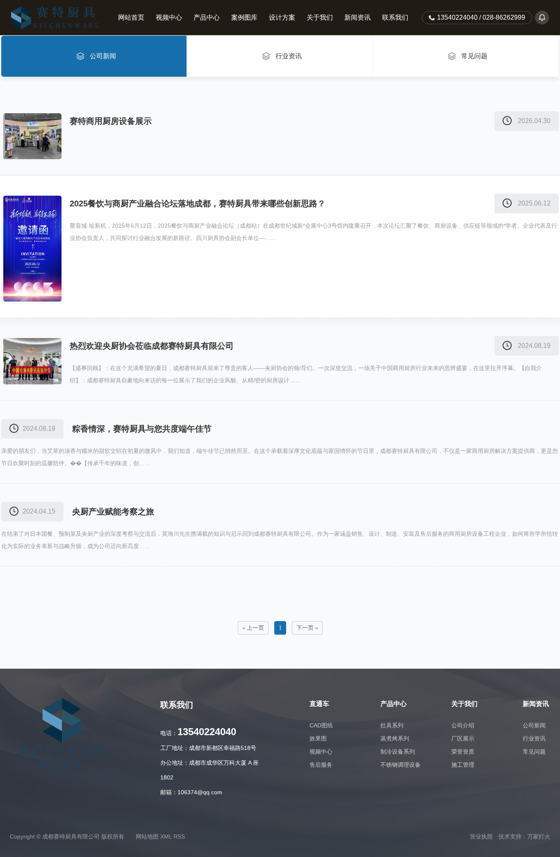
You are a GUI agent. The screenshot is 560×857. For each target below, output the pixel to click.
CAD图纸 (321, 725)
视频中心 (169, 17)
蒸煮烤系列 (394, 738)
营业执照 (481, 836)
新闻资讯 (357, 17)
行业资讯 (534, 738)
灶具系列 (391, 725)
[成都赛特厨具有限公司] (59, 17)
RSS (179, 836)
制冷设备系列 (397, 751)
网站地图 (147, 836)
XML (166, 836)
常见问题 (534, 751)
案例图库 (244, 17)
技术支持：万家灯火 (524, 836)
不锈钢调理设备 (400, 764)
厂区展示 (462, 738)
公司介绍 (462, 725)
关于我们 (320, 17)
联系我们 (395, 17)
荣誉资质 (462, 751)
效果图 (318, 738)
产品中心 (206, 17)
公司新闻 (534, 725)
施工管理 (462, 764)
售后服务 (321, 764)
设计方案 (282, 17)
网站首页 (131, 17)
